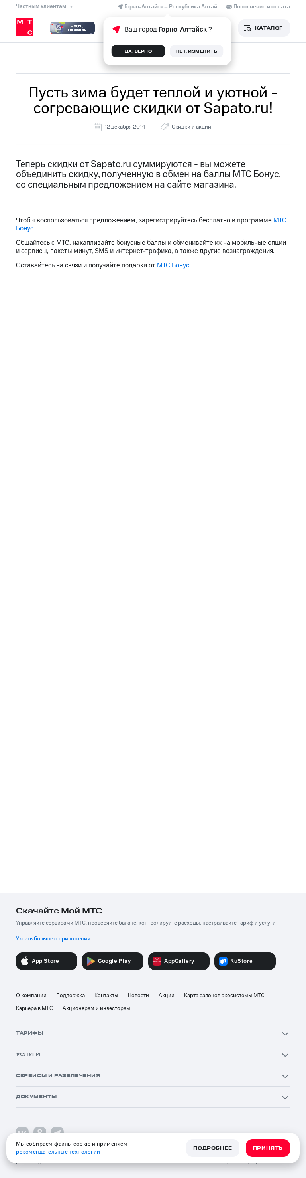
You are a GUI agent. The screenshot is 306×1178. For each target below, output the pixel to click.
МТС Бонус (173, 265)
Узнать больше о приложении (53, 939)
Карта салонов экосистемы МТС (224, 996)
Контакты (106, 996)
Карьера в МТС (34, 1008)
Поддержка (70, 996)
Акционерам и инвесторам (96, 1008)
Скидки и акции (191, 127)
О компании (31, 996)
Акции (167, 996)
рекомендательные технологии (58, 1152)
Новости (138, 996)
